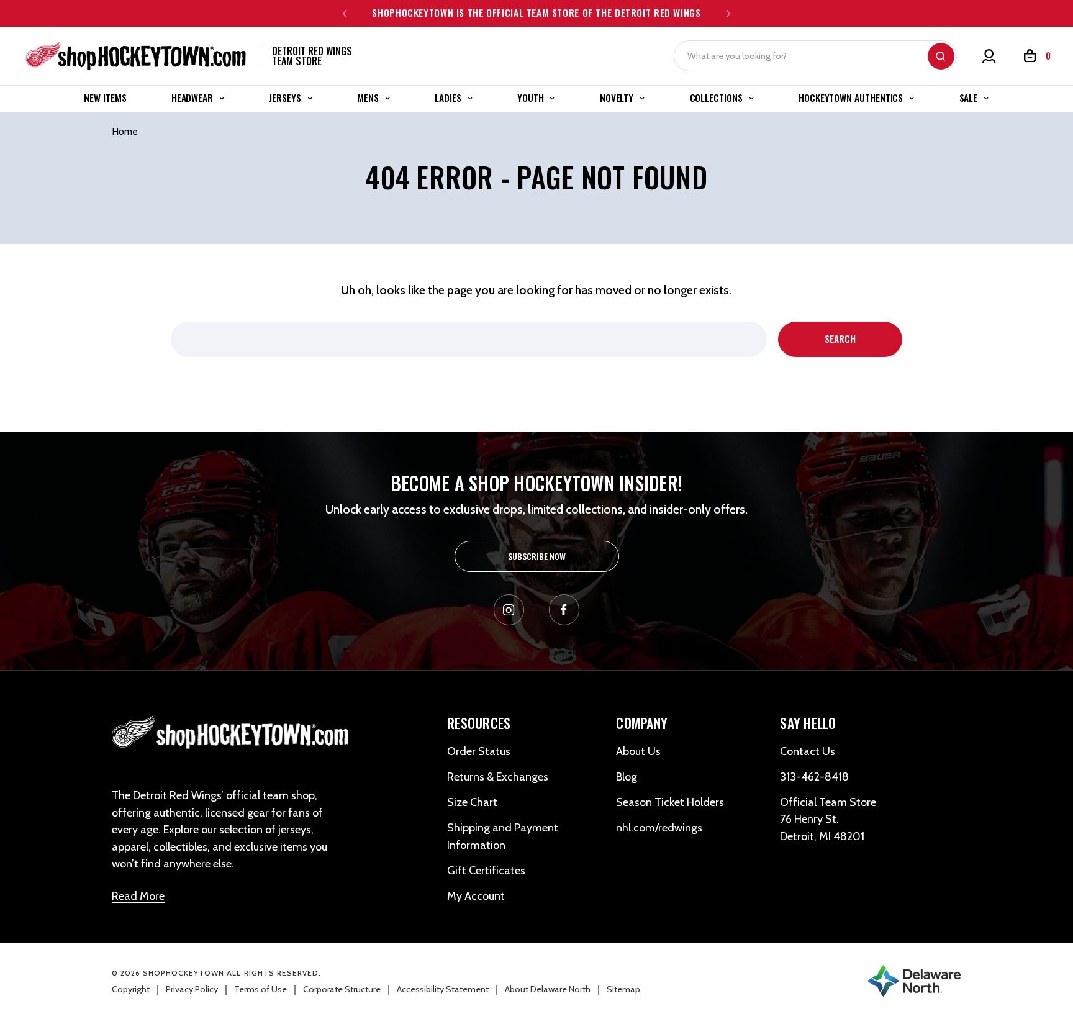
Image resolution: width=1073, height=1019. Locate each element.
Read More (138, 896)
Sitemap (623, 989)
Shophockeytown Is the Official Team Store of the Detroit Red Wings (536, 13)
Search (941, 56)
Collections (717, 97)
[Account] (989, 56)
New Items (105, 97)
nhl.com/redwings (659, 828)
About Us (638, 751)
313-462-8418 (814, 777)
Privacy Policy (192, 989)
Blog (626, 777)
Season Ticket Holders (670, 802)
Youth (531, 97)
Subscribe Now (537, 556)
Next (728, 13)
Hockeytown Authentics (852, 97)
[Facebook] (564, 609)
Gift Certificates (486, 870)
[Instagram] (509, 609)
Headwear (193, 97)
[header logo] (231, 733)
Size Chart (472, 802)
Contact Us (807, 751)
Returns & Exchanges (497, 777)
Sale (969, 97)
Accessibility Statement (443, 989)
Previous (345, 13)
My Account (476, 896)
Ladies (449, 97)
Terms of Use (260, 989)
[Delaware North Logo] (914, 979)
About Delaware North (548, 989)
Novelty (618, 97)
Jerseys (286, 97)
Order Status (478, 751)
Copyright (131, 989)
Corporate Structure (342, 989)
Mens (369, 97)
